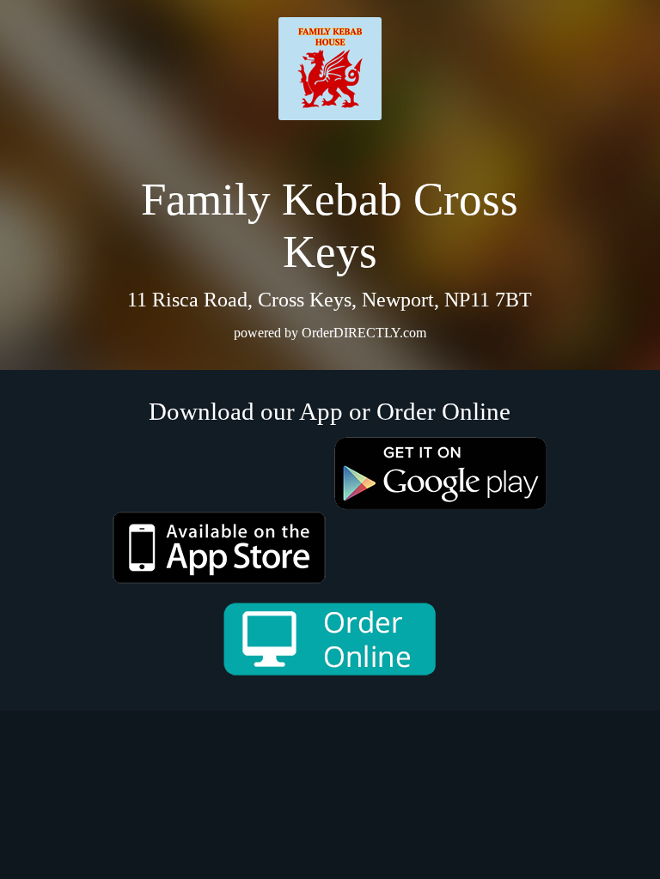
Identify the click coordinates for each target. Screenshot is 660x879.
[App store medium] (219, 548)
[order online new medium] (330, 639)
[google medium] (440, 473)
